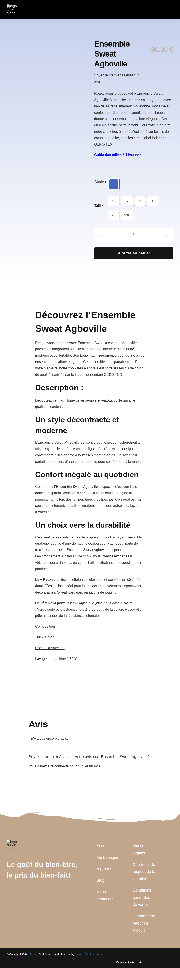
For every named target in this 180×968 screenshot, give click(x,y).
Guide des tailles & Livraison (118, 155)
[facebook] (8, 892)
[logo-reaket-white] (14, 6)
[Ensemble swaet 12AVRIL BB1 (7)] (43, 62)
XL (113, 215)
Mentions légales (95, 954)
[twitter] (15, 892)
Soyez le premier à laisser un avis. (116, 78)
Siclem (79, 954)
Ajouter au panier (134, 253)
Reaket (34, 954)
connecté (61, 766)
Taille (98, 206)
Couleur (100, 182)
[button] (114, 184)
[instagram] (22, 892)
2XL (127, 215)
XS (113, 201)
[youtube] (29, 892)
